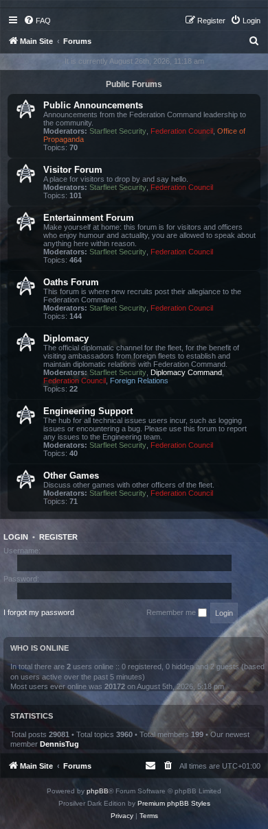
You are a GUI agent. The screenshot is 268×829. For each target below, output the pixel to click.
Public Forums (134, 84)
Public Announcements (93, 105)
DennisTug (59, 744)
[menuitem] (37, 20)
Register (58, 537)
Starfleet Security (117, 131)
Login (15, 537)
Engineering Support (88, 411)
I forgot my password (38, 612)
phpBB (98, 791)
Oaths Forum (71, 282)
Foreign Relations (139, 380)
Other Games (71, 475)
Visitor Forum (72, 170)
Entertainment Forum (88, 218)
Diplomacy (66, 338)
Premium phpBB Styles (173, 803)
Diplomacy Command (186, 372)
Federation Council (181, 131)
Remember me (172, 612)
